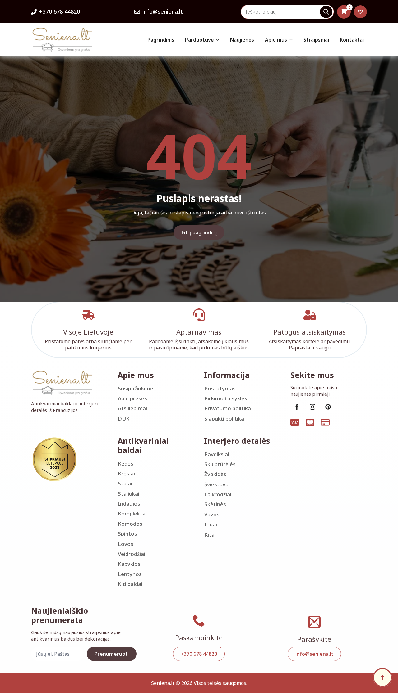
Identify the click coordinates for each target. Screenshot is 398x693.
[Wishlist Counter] (360, 11)
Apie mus (276, 39)
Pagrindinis (160, 39)
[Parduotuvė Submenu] (218, 39)
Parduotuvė (199, 39)
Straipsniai (316, 39)
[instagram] (312, 406)
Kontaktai (352, 39)
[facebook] (296, 406)
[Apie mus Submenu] (291, 39)
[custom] (328, 406)
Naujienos (242, 39)
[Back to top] (382, 677)
